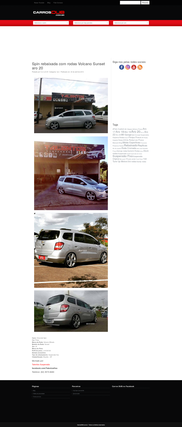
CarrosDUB (44, 72)
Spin (58, 72)
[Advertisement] (91, 43)
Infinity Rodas (128, 140)
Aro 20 (135, 131)
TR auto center (131, 159)
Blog (48, 3)
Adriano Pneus (137, 129)
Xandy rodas (141, 161)
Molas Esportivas (131, 142)
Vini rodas (132, 161)
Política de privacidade (39, 393)
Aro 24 (118, 134)
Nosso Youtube (39, 3)
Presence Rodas (118, 146)
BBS (133, 135)
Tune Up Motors (120, 161)
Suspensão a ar (124, 153)
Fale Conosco (58, 3)
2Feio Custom (118, 129)
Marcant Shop (117, 143)
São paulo (122, 159)
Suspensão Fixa (123, 156)
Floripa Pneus (135, 137)
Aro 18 (120, 131)
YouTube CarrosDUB (78, 390)
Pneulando (144, 143)
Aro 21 (142, 132)
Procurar (145, 3)
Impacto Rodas (118, 140)
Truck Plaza (139, 159)
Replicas (142, 145)
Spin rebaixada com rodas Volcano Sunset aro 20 (68, 65)
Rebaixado (130, 145)
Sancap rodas (122, 151)
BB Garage (126, 134)
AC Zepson (128, 129)
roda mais (139, 148)
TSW (145, 159)
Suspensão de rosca (136, 154)
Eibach (126, 137)
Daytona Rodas (118, 137)
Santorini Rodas (134, 151)
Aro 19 (127, 131)
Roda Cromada (129, 148)
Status (141, 151)
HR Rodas (145, 138)
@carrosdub (76, 393)
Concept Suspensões (142, 135)
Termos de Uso (37, 396)
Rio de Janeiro (117, 148)
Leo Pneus (139, 140)
